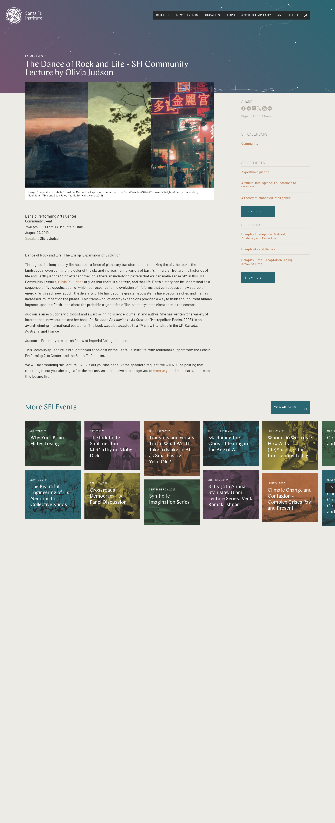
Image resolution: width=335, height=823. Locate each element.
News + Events (187, 15)
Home (29, 56)
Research (163, 15)
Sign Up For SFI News (256, 116)
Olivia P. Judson (70, 282)
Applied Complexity (256, 15)
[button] (163, 15)
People (231, 15)
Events (41, 56)
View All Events (285, 407)
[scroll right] (330, 488)
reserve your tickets (168, 370)
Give (280, 15)
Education (211, 15)
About (293, 15)
